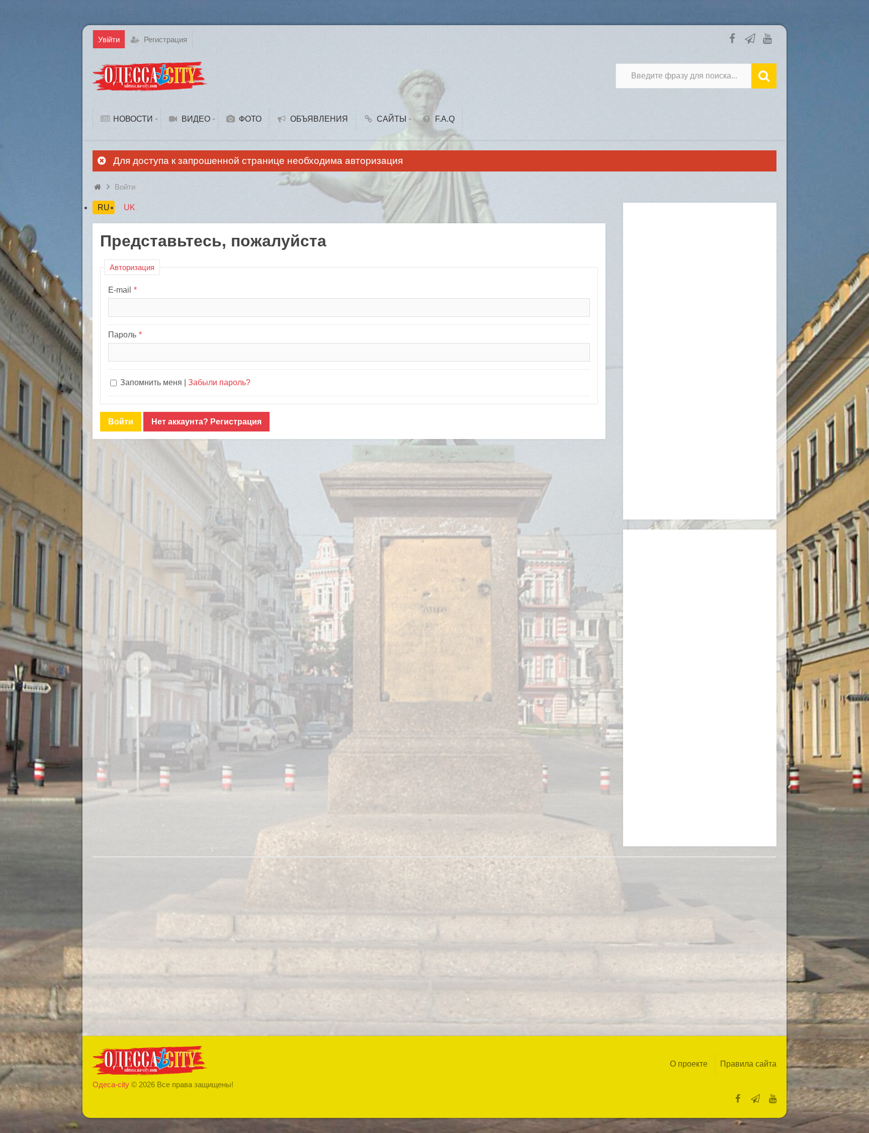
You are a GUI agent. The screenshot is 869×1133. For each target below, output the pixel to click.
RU (104, 207)
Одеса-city (111, 1084)
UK (129, 207)
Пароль (122, 334)
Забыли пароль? (219, 382)
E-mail (119, 290)
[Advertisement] (700, 361)
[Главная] (99, 187)
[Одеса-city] (150, 76)
